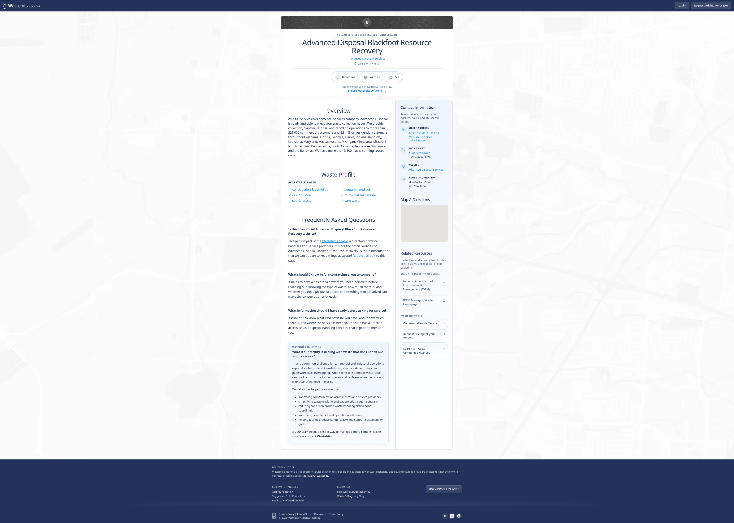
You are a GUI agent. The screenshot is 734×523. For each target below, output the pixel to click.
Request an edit (364, 255)
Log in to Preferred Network (288, 500)
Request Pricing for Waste (444, 489)
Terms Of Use (304, 514)
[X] (445, 516)
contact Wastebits (318, 436)
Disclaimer (320, 514)
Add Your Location (282, 491)
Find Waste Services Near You (353, 491)
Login (682, 5)
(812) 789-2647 (421, 153)
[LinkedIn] (452, 516)
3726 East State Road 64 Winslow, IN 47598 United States (423, 136)
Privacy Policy (286, 514)
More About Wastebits (315, 475)
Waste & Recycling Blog (350, 496)
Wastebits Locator (335, 241)
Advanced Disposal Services (367, 58)
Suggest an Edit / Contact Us (288, 496)
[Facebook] (459, 516)
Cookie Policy (335, 514)
